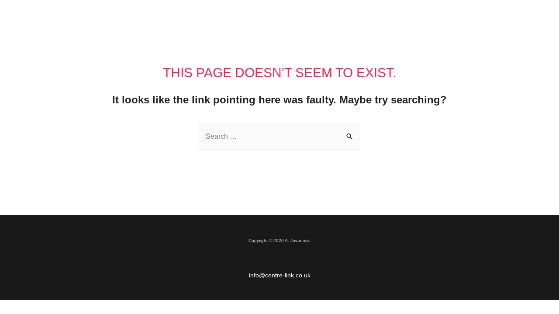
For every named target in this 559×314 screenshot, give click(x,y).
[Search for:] (279, 136)
